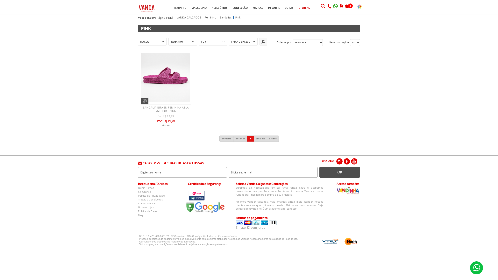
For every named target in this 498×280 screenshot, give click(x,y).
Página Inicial (165, 17)
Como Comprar (147, 203)
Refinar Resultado (263, 42)
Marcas (258, 8)
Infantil (274, 8)
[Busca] (323, 6)
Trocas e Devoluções (150, 199)
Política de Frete (147, 211)
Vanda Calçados (189, 17)
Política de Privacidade (151, 195)
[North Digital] (351, 241)
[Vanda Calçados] (146, 6)
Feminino (180, 8)
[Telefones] (329, 6)
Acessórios (220, 8)
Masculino (199, 8)
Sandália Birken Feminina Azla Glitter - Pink (166, 109)
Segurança (144, 191)
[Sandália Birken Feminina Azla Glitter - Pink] (165, 77)
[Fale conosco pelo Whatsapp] (335, 6)
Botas (289, 8)
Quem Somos (146, 188)
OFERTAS (304, 8)
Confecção (240, 8)
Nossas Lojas (146, 207)
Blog (140, 215)
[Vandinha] (359, 6)
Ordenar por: (284, 42)
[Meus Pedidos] (341, 6)
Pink (237, 17)
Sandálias (226, 17)
